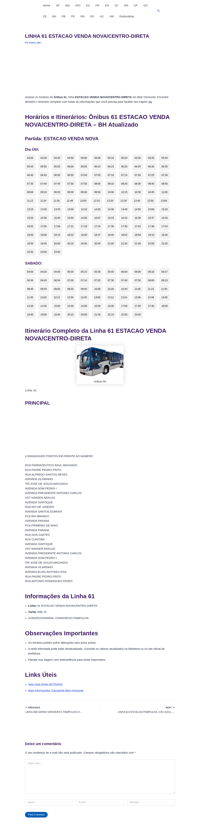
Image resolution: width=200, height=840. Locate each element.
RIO (77, 5)
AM (112, 16)
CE (45, 16)
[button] (158, 11)
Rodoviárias (126, 16)
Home (46, 5)
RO (92, 16)
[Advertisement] (100, 72)
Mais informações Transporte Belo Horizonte (56, 690)
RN (82, 16)
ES (88, 5)
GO (145, 5)
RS (107, 5)
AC (102, 16)
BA (54, 16)
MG (67, 5)
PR (97, 5)
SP (58, 5)
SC (116, 5)
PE (73, 16)
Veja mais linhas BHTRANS (45, 684)
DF (136, 5)
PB (63, 16)
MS (126, 5)
